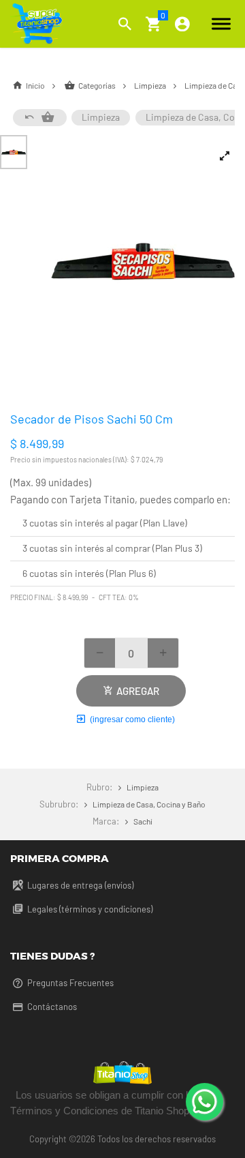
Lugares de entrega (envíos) (79, 885)
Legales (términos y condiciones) (88, 909)
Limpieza (150, 85)
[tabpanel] (143, 261)
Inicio (35, 85)
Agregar (135, 691)
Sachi (142, 821)
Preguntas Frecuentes (69, 982)
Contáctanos (51, 1006)
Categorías (97, 85)
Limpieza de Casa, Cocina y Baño (148, 804)
